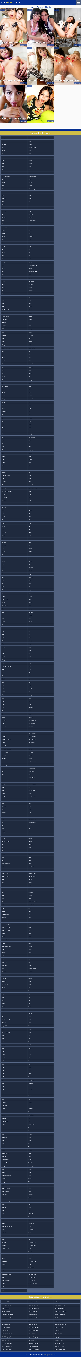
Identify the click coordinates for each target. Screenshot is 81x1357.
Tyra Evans (31, 1115)
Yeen (29, 1201)
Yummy (30, 1255)
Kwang (4, 1035)
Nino (29, 424)
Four (3, 663)
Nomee (30, 453)
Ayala (3, 300)
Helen (3, 733)
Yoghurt (30, 1213)
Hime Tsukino (5, 746)
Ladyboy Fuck (5, 1330)
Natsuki (30, 332)
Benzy (3, 395)
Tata (29, 1007)
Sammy (30, 844)
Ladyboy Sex (5, 1340)
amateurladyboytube (60, 1324)
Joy (3, 866)
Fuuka (3, 669)
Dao (3, 529)
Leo (3, 1070)
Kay (3, 968)
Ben (3, 383)
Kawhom (4, 965)
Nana (29, 300)
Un (29, 1121)
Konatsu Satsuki (6, 1019)
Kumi (3, 1029)
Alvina (3, 204)
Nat (29, 322)
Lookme (4, 1102)
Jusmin (4, 889)
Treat (29, 1073)
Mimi (3, 1290)
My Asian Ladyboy (33, 1337)
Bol (3, 421)
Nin (29, 411)
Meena (4, 1232)
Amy (3, 224)
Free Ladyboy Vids (59, 1308)
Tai (29, 987)
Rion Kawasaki (32, 784)
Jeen (3, 819)
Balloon (4, 335)
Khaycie (4, 981)
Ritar (29, 800)
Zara (29, 1287)
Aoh (3, 265)
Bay (3, 351)
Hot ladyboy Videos (33, 1308)
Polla (29, 669)
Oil (29, 520)
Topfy (30, 1067)
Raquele (30, 726)
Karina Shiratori (6, 940)
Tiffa (29, 1026)
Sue (29, 962)
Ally (3, 201)
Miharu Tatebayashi (7, 1274)
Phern (30, 621)
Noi (29, 443)
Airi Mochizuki (6, 176)
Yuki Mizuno (31, 1236)
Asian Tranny (31, 1333)
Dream (4, 574)
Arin (3, 271)
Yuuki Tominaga (32, 1283)
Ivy (3, 774)
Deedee (4, 542)
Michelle (4, 1261)
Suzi (29, 981)
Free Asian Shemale (7, 1349)
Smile (29, 917)
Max (3, 1210)
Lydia (3, 1124)
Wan (29, 1156)
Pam (29, 558)
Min (29, 138)
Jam (3, 787)
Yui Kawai (30, 1229)
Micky (3, 1267)
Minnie (30, 157)
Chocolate (4, 497)
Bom (3, 427)
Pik (29, 634)
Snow (29, 921)
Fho (3, 637)
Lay (3, 1048)
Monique (30, 236)
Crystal (4, 523)
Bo (2, 418)
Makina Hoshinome (7, 1147)
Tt (29, 1086)
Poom (30, 688)
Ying (29, 1207)
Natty (29, 345)
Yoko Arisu (31, 1223)
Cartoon (4, 472)
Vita (29, 1147)
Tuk (29, 1092)
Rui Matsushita (32, 819)
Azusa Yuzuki (5, 316)
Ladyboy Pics (58, 1330)
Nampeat (30, 284)
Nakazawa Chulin (32, 271)
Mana (3, 1172)
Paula (29, 593)
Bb (2, 354)
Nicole (30, 395)
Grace (3, 717)
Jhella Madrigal (6, 841)
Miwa (29, 192)
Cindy (3, 510)
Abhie (3, 141)
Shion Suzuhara (32, 901)
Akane (3, 182)
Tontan (30, 1057)
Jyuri (3, 895)
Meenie (4, 1239)
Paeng (30, 548)
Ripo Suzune (31, 790)
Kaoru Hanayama (6, 924)
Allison (4, 198)
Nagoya (30, 268)
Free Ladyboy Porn (33, 1318)
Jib (2, 844)
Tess (29, 1016)
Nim (29, 408)
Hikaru (4, 736)
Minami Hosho (32, 147)
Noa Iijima (31, 434)
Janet (3, 796)
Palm (29, 555)
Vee (29, 1127)
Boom (3, 440)
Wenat (30, 1162)
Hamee (4, 726)
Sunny (30, 978)
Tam (29, 991)
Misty (29, 179)
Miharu (4, 1271)
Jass (3, 809)
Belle (3, 380)
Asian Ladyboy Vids (60, 1305)
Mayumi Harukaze (7, 1226)
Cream (4, 520)
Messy (3, 1258)
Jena (3, 825)
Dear (3, 535)
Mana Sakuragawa (6, 1175)
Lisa (3, 1092)
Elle (3, 580)
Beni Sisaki (5, 386)
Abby (3, 138)
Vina (29, 1140)
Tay (29, 1010)
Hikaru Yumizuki (6, 739)
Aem (3, 154)
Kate (3, 959)
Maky (3, 1166)
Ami (3, 214)
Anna (3, 243)
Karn (3, 949)
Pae (29, 545)
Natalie (30, 325)
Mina (29, 141)
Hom (3, 761)
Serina (30, 886)
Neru (29, 370)
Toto (29, 1070)
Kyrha (3, 1038)
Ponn (29, 679)
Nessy (30, 373)
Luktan (4, 1118)
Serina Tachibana (33, 889)
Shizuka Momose (32, 905)
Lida (3, 1073)
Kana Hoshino (5, 914)
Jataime (4, 812)
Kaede (3, 901)
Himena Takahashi (7, 749)
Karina (3, 936)
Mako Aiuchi (5, 1153)
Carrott (4, 469)
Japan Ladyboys (32, 1324)
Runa (29, 825)
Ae (2, 147)
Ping (29, 644)
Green (4, 720)
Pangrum (30, 577)
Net (29, 376)
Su (29, 959)
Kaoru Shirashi (6, 930)
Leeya (3, 1057)
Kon (3, 1016)
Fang (3, 621)
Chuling (4, 507)
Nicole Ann (31, 399)
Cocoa (3, 516)
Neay (29, 357)
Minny (30, 160)
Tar (29, 1000)
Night (29, 405)
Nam (29, 274)
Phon (29, 625)
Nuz (29, 504)
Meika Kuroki (5, 1248)
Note (29, 475)
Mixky (30, 195)
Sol (29, 930)
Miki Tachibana (6, 1280)
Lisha (3, 1096)
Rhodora (30, 752)
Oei (29, 513)
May (3, 1213)
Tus (29, 1105)
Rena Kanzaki (31, 742)
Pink (29, 647)
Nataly (30, 329)
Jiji (2, 847)
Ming (29, 150)
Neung (30, 380)
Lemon (4, 1067)
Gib (3, 682)
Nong (29, 456)
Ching (3, 494)
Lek (3, 1064)
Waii (29, 1153)
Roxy (29, 806)
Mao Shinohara (6, 1188)
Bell (3, 373)
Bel (3, 370)
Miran (30, 173)
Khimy (3, 987)
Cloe (3, 513)
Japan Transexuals (59, 1343)
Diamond (4, 555)
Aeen (3, 150)
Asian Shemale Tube (33, 1321)
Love (3, 1112)
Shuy (29, 908)
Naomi (30, 310)
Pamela (30, 561)
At (2, 290)
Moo (29, 239)
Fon (3, 653)
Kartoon (4, 952)
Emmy (3, 593)
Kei (3, 975)
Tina (29, 1032)
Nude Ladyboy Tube (33, 1305)
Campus (4, 459)
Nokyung (30, 450)
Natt (29, 338)
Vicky (29, 1137)
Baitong (4, 325)
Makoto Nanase (6, 1159)
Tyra (29, 1112)
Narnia (30, 316)
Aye (3, 303)
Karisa (3, 943)
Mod (29, 211)
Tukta (29, 1096)
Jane (3, 790)
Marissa (4, 1207)
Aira (3, 169)
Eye (3, 612)
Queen (30, 711)
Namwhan (31, 294)
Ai (2, 157)
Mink (29, 154)
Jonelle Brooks (6, 863)
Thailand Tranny (59, 1340)
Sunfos (30, 975)
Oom (29, 539)
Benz (3, 392)
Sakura (30, 835)
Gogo (3, 704)
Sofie (29, 927)
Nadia (29, 259)
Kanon (3, 921)
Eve (3, 609)
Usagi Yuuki (31, 1124)
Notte (29, 478)
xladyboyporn (58, 1333)
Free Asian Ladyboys (7, 1343)
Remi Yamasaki (32, 739)
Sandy (30, 854)
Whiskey (30, 1166)
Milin (3, 1283)
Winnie (30, 1178)
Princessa (30, 707)
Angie (3, 233)
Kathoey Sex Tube (33, 1330)
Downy (4, 570)
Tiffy (29, 1029)
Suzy (29, 984)
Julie (3, 879)
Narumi (30, 319)
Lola (3, 1099)
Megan (4, 1242)
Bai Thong (4, 319)
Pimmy (30, 641)
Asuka (3, 287)
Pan (29, 564)
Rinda (29, 774)
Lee (3, 1051)
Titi (29, 1038)
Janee (3, 793)
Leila (3, 1061)
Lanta (3, 1045)
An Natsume (5, 227)
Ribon (30, 755)
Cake (3, 456)
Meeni (3, 1236)
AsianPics (10, 2)
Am (3, 208)
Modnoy (30, 214)
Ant (3, 255)
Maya (3, 1217)
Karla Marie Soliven (7, 946)
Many (3, 1182)
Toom (30, 1061)
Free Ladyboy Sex (33, 1346)
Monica (30, 233)
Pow (29, 698)
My (29, 252)
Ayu (3, 306)
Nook (29, 462)
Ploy (29, 663)
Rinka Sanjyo (31, 777)
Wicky (30, 1172)
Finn (3, 644)
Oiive (29, 516)
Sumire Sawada (32, 968)
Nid (29, 402)
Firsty (3, 647)
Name (30, 278)
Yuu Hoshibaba (32, 1274)
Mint (29, 166)
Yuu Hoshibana (32, 1277)
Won (29, 1185)
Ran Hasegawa (32, 720)
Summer (30, 971)
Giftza (3, 691)
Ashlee (4, 284)
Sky (29, 914)
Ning (29, 421)
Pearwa (30, 602)
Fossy (3, 660)
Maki (3, 1143)
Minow (30, 163)
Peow (29, 618)
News (29, 386)
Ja (2, 781)
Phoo (29, 628)
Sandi (29, 851)
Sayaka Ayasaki (32, 873)
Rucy (29, 812)
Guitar (3, 723)
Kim (3, 1000)
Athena (4, 294)
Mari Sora (4, 1194)
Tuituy (30, 1089)
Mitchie (30, 182)
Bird (3, 405)
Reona (30, 749)
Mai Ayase (4, 1137)
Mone (30, 230)
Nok (29, 446)
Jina (3, 851)
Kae (3, 898)
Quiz (29, 714)
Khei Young (5, 984)
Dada (3, 526)
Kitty (3, 1013)
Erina (3, 602)
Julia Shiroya (5, 873)
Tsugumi (30, 1083)
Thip (29, 1022)
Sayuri (30, 879)
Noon (29, 465)
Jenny (3, 831)
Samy (29, 847)
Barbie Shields (6, 348)
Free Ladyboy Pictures (34, 1302)
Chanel (4, 481)
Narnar (30, 313)
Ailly (3, 163)
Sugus (30, 965)
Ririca (29, 793)
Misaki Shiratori (32, 176)
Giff (3, 688)
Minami (30, 144)
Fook (3, 656)
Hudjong (4, 765)
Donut (3, 561)
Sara (29, 860)
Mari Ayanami (5, 1191)
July (3, 882)
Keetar (4, 971)
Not (29, 472)
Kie (3, 991)
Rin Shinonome (32, 761)
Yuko (29, 1239)
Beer (3, 367)
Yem (29, 1204)
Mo (29, 204)
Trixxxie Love (32, 1077)
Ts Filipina (31, 1080)
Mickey (4, 1264)
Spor (29, 956)
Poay (29, 666)
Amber (4, 211)
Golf (3, 707)
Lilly (3, 1080)
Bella (3, 376)
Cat (3, 478)
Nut (29, 497)
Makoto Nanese (6, 1162)
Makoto (4, 1156)
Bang (3, 345)
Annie (3, 249)
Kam (3, 908)
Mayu (3, 1223)
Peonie (30, 615)
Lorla (3, 1108)
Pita (29, 653)
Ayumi (3, 313)
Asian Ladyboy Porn (7, 1346)
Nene (29, 360)
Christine (4, 504)
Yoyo (29, 1226)
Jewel (3, 838)
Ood (29, 535)
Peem (30, 609)
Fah (3, 618)
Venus (30, 1131)
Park (29, 583)
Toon (29, 1064)
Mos (29, 246)
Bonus (3, 434)
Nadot (30, 262)
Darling (4, 532)
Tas (29, 1003)
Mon (29, 224)
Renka (30, 746)
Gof (3, 701)
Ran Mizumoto (32, 723)
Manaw (4, 1178)
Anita (3, 236)
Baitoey (4, 322)
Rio (29, 781)
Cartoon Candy (6, 475)
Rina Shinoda (31, 768)
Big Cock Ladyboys (33, 1340)
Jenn (3, 828)
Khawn (4, 978)
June (3, 886)
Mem (3, 1252)
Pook (29, 685)
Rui (29, 816)
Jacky (3, 784)
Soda (29, 924)
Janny (3, 803)
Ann (3, 239)
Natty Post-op (32, 348)
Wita (29, 1182)
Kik (3, 994)
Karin (3, 933)
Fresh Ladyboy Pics (7, 1337)
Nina (29, 415)
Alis (3, 192)
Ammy (4, 217)
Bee (3, 364)
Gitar (3, 698)
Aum (3, 297)
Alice (3, 189)
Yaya (29, 1197)
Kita (3, 1010)
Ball (3, 332)
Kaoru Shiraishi (6, 927)
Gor (3, 711)
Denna (4, 545)
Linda (3, 1089)
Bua (3, 453)
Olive (29, 526)
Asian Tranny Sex (32, 1311)
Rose (29, 803)
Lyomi (3, 1127)
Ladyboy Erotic (6, 1321)
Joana (3, 854)
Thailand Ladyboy (59, 1321)
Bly (3, 415)
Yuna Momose (32, 1261)
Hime (3, 742)
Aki (3, 185)
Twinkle (30, 1108)
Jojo (3, 857)
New (29, 383)
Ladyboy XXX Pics (6, 1302)
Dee (3, 539)
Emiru (3, 590)
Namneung (31, 281)
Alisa (3, 195)
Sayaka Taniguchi (32, 876)
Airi (3, 173)
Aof (3, 259)
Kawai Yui (4, 962)
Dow (3, 567)
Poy (29, 701)
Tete (29, 1019)
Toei (29, 1042)
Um (29, 1118)
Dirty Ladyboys (59, 1327)
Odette (30, 510)
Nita (29, 427)
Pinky (29, 650)
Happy (3, 730)
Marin (3, 1204)
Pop (29, 691)
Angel (3, 230)
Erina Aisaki (5, 605)
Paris (29, 580)
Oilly (29, 523)
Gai (3, 672)
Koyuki (4, 1022)
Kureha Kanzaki (6, 1032)
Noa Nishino (31, 437)
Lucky (3, 1115)
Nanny (30, 306)
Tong (29, 1051)
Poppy (30, 695)
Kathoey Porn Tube (33, 1327)
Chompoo (4, 500)
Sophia (30, 949)
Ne (29, 354)
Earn (3, 577)
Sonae (30, 940)
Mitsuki (30, 185)
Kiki (3, 997)
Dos (3, 564)
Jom (3, 860)
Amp (3, 220)
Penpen (30, 612)
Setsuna (30, 892)
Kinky (3, 1003)
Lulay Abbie (5, 1121)
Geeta (3, 679)
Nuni (29, 494)
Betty (3, 402)
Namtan (30, 290)
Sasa (29, 863)
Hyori (3, 768)
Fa (2, 615)
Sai (29, 828)
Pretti (29, 704)
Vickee (30, 1134)
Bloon (3, 408)
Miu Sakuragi (31, 189)
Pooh (29, 682)
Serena (30, 882)
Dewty (3, 551)
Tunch (30, 1102)
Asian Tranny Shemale (60, 1311)
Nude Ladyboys (6, 1311)
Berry (3, 399)
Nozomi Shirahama (33, 488)
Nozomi (30, 485)
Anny (3, 252)
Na (29, 255)
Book (3, 437)
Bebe (3, 360)
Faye (3, 631)
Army (3, 281)
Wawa (30, 1159)
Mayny (4, 1220)
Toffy (29, 1045)
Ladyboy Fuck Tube (33, 1343)
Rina (29, 765)
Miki (3, 1277)
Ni (29, 389)
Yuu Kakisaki (31, 1280)
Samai (30, 838)
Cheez (3, 485)
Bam (3, 338)
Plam (29, 660)
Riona (29, 787)
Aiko (3, 160)
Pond (29, 676)
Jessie (3, 835)
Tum (29, 1099)
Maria (3, 1197)
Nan (29, 297)
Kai (3, 905)
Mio (29, 169)
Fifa (3, 641)
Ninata (30, 418)
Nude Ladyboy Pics (60, 1349)
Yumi (29, 1248)
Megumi (4, 1245)
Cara (3, 465)
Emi (3, 586)
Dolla (3, 558)
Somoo (30, 936)
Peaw (29, 605)
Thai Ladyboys (58, 1318)
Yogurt (30, 1217)
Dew (3, 548)
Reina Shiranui (32, 736)
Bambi (3, 341)
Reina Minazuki (32, 733)
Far (3, 628)
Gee (3, 676)
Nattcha (30, 341)
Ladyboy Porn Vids (60, 1302)
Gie (3, 685)
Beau (3, 357)
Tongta (30, 1054)
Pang (29, 574)
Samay (30, 841)
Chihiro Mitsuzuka (7, 491)
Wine (29, 1175)
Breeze (4, 450)
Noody (30, 459)
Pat (29, 586)
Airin (3, 179)
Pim (29, 637)
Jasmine (4, 806)
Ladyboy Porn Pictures (8, 1314)
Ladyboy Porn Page (60, 1314)
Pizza (29, 656)
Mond (30, 227)
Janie (3, 800)
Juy (3, 892)
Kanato (4, 917)
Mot (29, 249)
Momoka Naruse (32, 220)
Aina (3, 166)
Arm (3, 278)
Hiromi (4, 758)
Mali (3, 1169)
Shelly (30, 895)
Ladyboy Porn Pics (7, 1318)
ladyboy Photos (32, 1314)
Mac (3, 1131)
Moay (29, 208)
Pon (29, 672)
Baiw (3, 329)
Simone (30, 911)
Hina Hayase (5, 752)
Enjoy (3, 596)
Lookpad (4, 1105)
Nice (29, 392)
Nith (29, 430)
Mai (3, 1134)
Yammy (30, 1194)
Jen (3, 822)
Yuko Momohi (32, 1242)
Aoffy (3, 262)
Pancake (30, 567)
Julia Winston (5, 876)
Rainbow (30, 717)
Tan (29, 994)
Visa (29, 1143)
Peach (30, 596)
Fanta (3, 625)
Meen (3, 1229)
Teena (30, 1013)
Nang (29, 303)
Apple (3, 268)
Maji (3, 1140)
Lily (3, 1083)
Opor (29, 542)
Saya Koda (31, 866)
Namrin (30, 287)
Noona (30, 469)
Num (29, 491)
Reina (29, 730)
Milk (3, 1287)
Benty (3, 389)
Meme (4, 1255)
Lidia (3, 1077)
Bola (3, 424)
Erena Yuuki (5, 599)
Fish (3, 650)
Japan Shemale (6, 1308)
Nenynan (30, 367)
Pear (29, 599)
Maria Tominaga (6, 1201)
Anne (3, 246)
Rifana (30, 758)
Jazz (3, 816)
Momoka (30, 217)
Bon (3, 430)
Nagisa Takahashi (32, 265)
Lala (3, 1042)
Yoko (29, 1220)
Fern (3, 634)
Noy (29, 481)
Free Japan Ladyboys (7, 1333)
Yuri (29, 1264)
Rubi (29, 809)
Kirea (3, 1007)
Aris (3, 274)
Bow (3, 446)
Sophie (30, 952)
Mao (3, 1185)
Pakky (30, 551)
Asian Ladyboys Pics (7, 1305)
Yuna (29, 1258)
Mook (29, 243)
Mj (29, 201)
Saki (29, 831)
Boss (3, 443)
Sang (29, 857)
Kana (3, 911)
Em (3, 583)
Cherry (4, 488)
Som (29, 933)
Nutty (29, 500)
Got (3, 714)
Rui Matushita (32, 822)
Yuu (29, 1271)
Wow (29, 1188)
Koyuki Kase (5, 1026)
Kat (3, 956)
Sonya (30, 946)
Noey (29, 440)
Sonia (29, 943)
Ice (3, 771)
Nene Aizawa (31, 364)
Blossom (4, 411)
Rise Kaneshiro (32, 796)
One (29, 532)
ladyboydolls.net (59, 1337)
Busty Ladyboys (6, 1327)
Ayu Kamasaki (5, 310)
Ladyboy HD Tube (59, 1346)
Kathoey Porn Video (33, 1349)
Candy (3, 462)
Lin (3, 1086)
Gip (3, 695)
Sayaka (30, 870)
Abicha (4, 144)
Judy (3, 870)
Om (29, 529)
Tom (29, 1048)
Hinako (4, 755)
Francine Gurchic (6, 666)
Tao (29, 997)
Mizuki (30, 198)
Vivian (30, 1150)
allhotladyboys (6, 1324)
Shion (29, 898)
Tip (29, 1035)
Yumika (30, 1252)
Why (29, 1169)
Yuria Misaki (31, 1267)
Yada (29, 1191)
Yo (29, 1210)
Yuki (29, 1232)
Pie (29, 631)
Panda (30, 570)
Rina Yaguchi (31, 771)
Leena (3, 1054)
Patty (29, 590)
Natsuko (30, 335)
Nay (29, 351)
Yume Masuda (32, 1245)
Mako (3, 1150)
